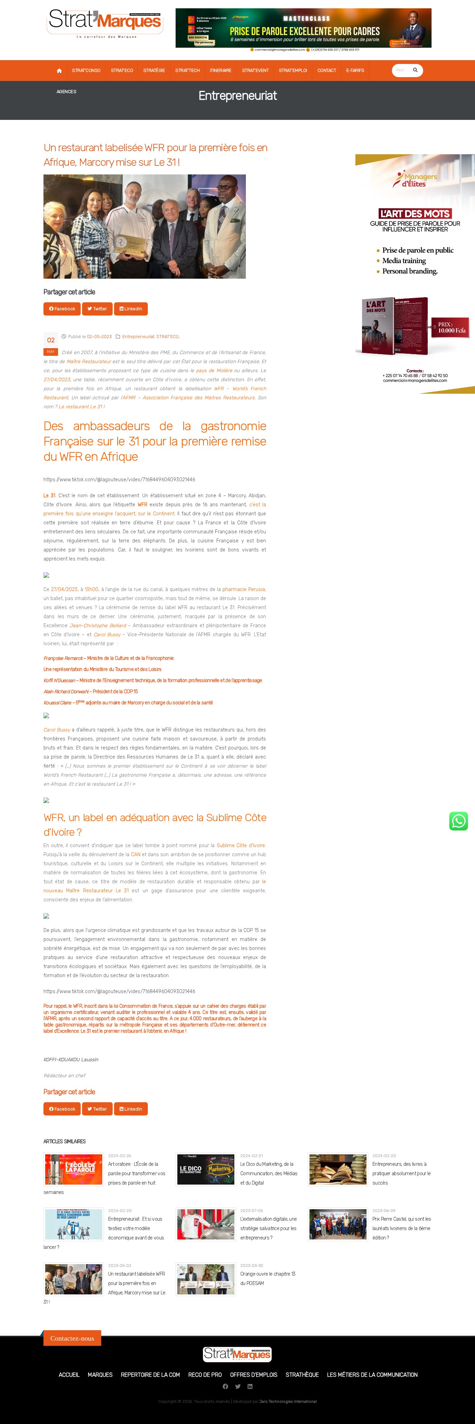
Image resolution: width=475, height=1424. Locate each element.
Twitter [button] (99, 308)
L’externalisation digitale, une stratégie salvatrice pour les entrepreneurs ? (268, 1228)
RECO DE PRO (205, 1375)
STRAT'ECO (122, 70)
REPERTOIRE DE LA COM (150, 1375)
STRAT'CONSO (86, 70)
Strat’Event (255, 70)
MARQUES (100, 1375)
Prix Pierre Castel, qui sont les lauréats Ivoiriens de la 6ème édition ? (401, 1228)
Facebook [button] (64, 308)
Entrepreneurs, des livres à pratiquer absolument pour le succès (401, 1173)
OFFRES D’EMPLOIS (253, 1375)
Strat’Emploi (293, 70)
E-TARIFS (355, 70)
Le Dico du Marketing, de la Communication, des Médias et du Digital (269, 1173)
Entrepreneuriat (138, 336)
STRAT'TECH (187, 70)
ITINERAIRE (221, 70)
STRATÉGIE (154, 70)
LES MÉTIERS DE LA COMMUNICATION (372, 1375)
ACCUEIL (69, 1375)
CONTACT (326, 70)
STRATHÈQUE (302, 1375)
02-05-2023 (99, 336)
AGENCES (67, 91)
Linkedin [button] (132, 308)
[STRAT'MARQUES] (105, 22)
